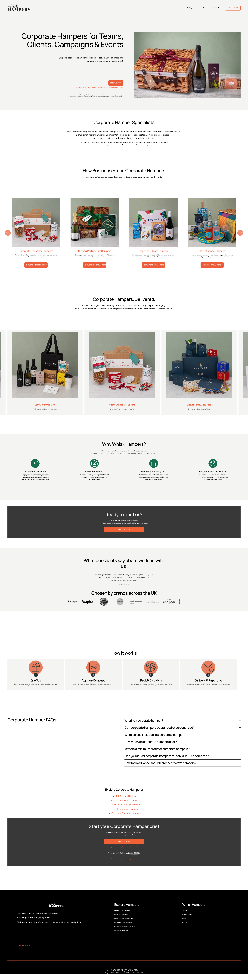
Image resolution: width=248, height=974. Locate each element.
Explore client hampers (95, 265)
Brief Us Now (124, 530)
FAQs (184, 918)
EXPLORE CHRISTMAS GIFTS (37, 265)
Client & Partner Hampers (126, 800)
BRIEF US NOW (25, 945)
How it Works (187, 915)
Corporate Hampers (121, 930)
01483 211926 (134, 853)
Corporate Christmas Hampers (126, 813)
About (204, 8)
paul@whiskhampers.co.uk (127, 859)
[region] (124, 233)
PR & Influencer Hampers (126, 809)
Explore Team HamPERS (154, 265)
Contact (216, 8)
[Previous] (8, 233)
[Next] (240, 233)
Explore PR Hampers (212, 265)
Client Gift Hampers (121, 915)
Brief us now (232, 8)
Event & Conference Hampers (126, 804)
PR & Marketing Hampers (123, 922)
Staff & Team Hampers (126, 796)
